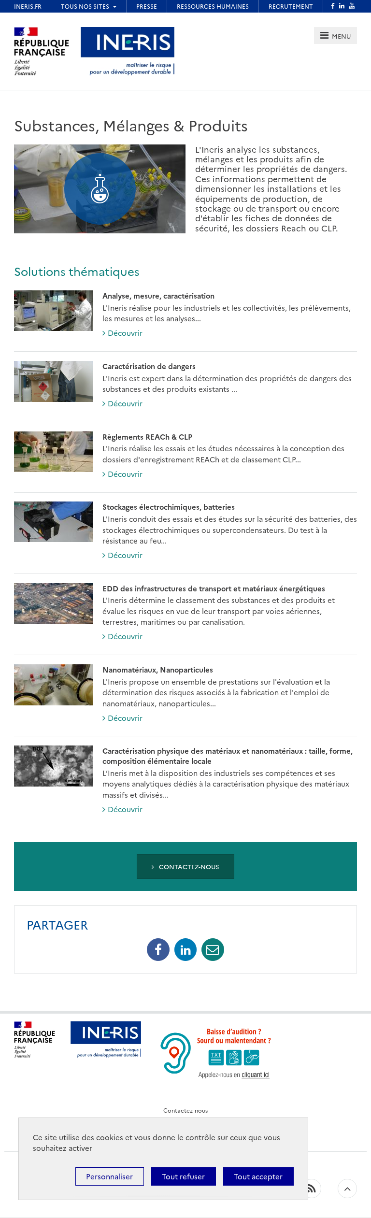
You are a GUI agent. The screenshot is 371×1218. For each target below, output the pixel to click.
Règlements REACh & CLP (147, 436)
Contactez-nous (188, 866)
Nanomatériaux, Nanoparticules (157, 669)
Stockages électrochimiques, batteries (168, 507)
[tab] (335, 35)
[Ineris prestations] (127, 50)
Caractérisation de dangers (149, 366)
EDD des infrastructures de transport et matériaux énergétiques (213, 588)
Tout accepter (258, 1176)
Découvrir (125, 333)
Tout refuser (183, 1176)
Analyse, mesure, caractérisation (158, 295)
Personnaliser (109, 1176)
